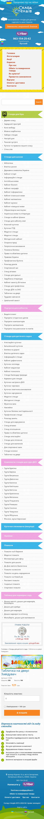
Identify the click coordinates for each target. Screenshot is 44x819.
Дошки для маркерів (13, 610)
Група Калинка (10, 483)
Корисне (11, 62)
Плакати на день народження (17, 573)
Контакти (11, 86)
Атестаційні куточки (12, 342)
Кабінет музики (10, 203)
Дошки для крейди (12, 607)
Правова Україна (11, 257)
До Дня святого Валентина (15, 566)
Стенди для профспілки (14, 286)
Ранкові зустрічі (11, 142)
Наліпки (8, 536)
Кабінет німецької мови (14, 206)
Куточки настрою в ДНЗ (14, 382)
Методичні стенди (12, 400)
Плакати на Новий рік (13, 577)
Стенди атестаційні (12, 436)
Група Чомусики (11, 511)
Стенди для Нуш (16, 114)
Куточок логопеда (11, 364)
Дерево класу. (10, 120)
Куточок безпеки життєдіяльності (18, 411)
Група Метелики (11, 497)
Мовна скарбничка (12, 131)
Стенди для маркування (14, 422)
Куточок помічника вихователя (17, 389)
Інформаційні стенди (13, 177)
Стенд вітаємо (10, 271)
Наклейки (8, 407)
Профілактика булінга (13, 260)
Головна (11, 53)
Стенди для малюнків (13, 443)
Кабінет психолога (12, 371)
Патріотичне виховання (14, 246)
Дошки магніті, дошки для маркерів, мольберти (19, 602)
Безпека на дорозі (11, 349)
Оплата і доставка (16, 83)
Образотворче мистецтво (15, 210)
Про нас (12, 65)
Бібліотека (8, 163)
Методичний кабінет (13, 239)
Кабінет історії (10, 174)
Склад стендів (9, 803)
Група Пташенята (11, 501)
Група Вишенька (11, 475)
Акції (9, 59)
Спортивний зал (11, 268)
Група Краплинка (11, 493)
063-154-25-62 (22, 38)
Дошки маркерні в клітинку (16, 614)
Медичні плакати (11, 555)
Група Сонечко (10, 508)
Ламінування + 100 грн (16, 706)
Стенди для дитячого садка (18, 336)
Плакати (8, 545)
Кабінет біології (10, 185)
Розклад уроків (10, 264)
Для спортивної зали (13, 447)
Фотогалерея (13, 56)
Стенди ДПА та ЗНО (12, 289)
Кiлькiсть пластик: (13, 694)
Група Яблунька (11, 515)
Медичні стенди (11, 232)
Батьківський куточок (13, 346)
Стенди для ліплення (13, 440)
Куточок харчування (13, 393)
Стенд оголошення (12, 429)
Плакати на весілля (12, 569)
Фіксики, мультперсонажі (15, 519)
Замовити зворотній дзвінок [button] (22, 26)
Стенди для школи (13, 157)
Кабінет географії (11, 188)
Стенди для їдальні (12, 275)
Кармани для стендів (13, 378)
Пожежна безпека (11, 250)
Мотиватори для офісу (13, 559)
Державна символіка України (16, 170)
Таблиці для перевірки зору (18, 595)
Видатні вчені (10, 314)
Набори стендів (10, 135)
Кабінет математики (12, 199)
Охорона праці (10, 242)
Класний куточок (11, 224)
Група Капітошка (11, 486)
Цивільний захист (12, 300)
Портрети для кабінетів (16, 308)
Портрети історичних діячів (16, 318)
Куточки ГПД (9, 228)
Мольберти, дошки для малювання (19, 617)
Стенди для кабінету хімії (15, 221)
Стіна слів (8, 149)
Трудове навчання (12, 297)
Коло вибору (9, 127)
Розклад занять (10, 418)
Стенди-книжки (11, 451)
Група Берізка (10, 472)
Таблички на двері (12, 293)
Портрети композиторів (14, 321)
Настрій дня (9, 138)
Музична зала (10, 404)
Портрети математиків (13, 325)
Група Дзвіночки (11, 479)
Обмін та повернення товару (19, 69)
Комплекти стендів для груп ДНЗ (20, 462)
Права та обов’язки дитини (16, 253)
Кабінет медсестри (12, 368)
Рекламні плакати (11, 580)
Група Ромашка (10, 504)
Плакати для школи (12, 562)
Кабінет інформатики (13, 192)
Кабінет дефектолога (13, 360)
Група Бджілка (10, 468)
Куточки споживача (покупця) (19, 526)
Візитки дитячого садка (14, 353)
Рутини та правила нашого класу (18, 145)
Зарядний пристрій (12, 124)
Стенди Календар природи (15, 375)
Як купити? (14, 73)
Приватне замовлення (20, 76)
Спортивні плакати (12, 587)
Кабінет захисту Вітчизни (15, 282)
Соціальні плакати (12, 584)
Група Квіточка (10, 490)
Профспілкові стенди (13, 415)
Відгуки (11, 79)
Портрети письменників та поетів (18, 328)
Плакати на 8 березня (13, 551)
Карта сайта (22, 807)
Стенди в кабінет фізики (14, 217)
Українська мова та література (17, 213)
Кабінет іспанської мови (14, 195)
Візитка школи (10, 166)
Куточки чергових (12, 386)
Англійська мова (11, 181)
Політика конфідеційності (22, 790)
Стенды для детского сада (18, 649)
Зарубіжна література (13, 279)
